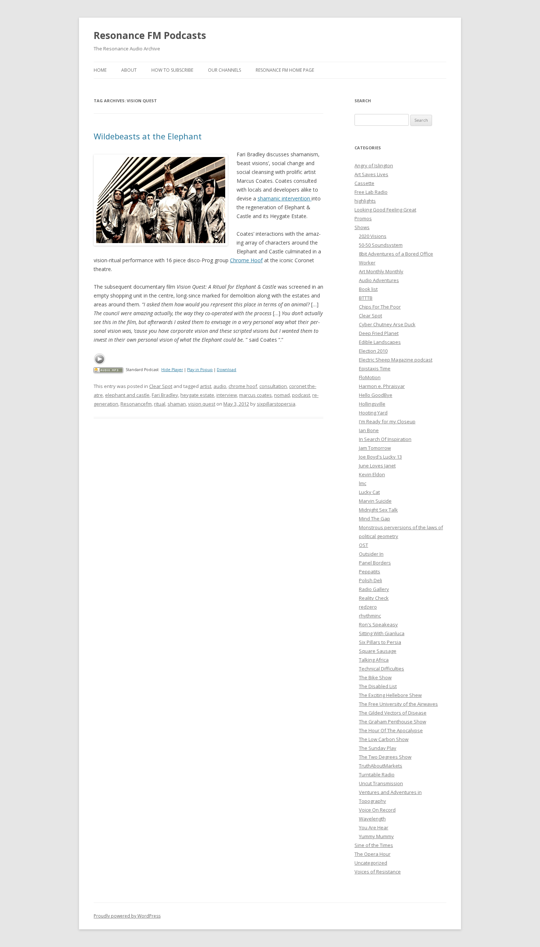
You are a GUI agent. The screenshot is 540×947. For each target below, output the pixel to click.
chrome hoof (242, 386)
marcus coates (255, 395)
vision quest (201, 403)
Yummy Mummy (376, 836)
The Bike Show (375, 677)
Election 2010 (373, 351)
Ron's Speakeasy (378, 624)
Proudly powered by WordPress (127, 916)
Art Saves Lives (371, 174)
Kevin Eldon (372, 474)
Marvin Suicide (375, 501)
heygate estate (197, 395)
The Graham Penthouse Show (392, 721)
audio (219, 386)
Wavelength (372, 818)
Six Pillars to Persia (380, 642)
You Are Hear (373, 827)
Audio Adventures (379, 280)
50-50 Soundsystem (381, 245)
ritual (159, 403)
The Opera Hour (372, 854)
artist (205, 386)
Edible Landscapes (380, 342)
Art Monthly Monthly (381, 271)
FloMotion (370, 377)
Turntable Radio (377, 774)
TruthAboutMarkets (380, 765)
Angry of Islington (373, 165)
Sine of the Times (373, 845)
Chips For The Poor (380, 306)
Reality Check (374, 598)
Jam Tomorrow (375, 448)
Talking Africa (374, 659)
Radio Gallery (374, 589)
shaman (177, 403)
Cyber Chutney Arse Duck (387, 324)
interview (226, 395)
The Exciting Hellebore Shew (390, 695)
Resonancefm (136, 403)
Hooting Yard (373, 412)
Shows (362, 227)
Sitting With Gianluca (381, 633)
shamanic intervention (285, 198)
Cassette (364, 183)
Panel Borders (375, 562)
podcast (301, 395)
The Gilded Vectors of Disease (392, 712)
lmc (362, 483)
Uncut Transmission (381, 783)
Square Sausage (377, 651)
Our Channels (224, 70)
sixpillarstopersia (276, 403)
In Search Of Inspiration (385, 439)
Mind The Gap (374, 518)
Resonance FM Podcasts (150, 35)
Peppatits (369, 571)
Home (100, 70)
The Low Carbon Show (383, 739)
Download (226, 369)
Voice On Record (377, 810)
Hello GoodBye (375, 395)
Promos (363, 218)
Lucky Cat (369, 492)
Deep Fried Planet (379, 333)
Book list (368, 289)
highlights (365, 200)
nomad (282, 395)
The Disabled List (378, 686)
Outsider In (371, 554)
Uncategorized (370, 862)
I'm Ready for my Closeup (387, 421)
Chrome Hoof (246, 260)
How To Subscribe (172, 70)
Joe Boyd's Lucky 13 (380, 456)
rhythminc (370, 615)
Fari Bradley (165, 395)
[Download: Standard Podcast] (108, 369)
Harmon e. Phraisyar (382, 386)
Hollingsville (372, 403)
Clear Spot (160, 386)
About (129, 70)
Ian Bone (369, 430)
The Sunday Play (377, 748)
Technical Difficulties (381, 668)
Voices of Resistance (377, 871)
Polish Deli (370, 580)
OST (363, 545)
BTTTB (365, 298)
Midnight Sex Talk (378, 509)
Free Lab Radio (371, 192)
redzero (368, 607)
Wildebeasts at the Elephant (148, 136)
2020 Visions (372, 236)
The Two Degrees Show (385, 757)
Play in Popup (200, 369)
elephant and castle (127, 395)
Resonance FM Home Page (285, 70)
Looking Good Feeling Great (385, 209)
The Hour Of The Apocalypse (391, 730)
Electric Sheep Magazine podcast (395, 359)
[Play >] (99, 359)
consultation (273, 386)
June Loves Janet (377, 465)
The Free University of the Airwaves (398, 704)
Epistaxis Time (374, 368)
